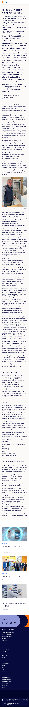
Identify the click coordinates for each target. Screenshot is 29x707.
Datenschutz (4, 695)
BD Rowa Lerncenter (6, 679)
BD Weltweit (5, 685)
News (3, 667)
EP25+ (3, 687)
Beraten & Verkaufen (7, 634)
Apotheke (4, 638)
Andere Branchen (6, 651)
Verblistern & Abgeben (7, 636)
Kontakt (3, 671)
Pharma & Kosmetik (6, 648)
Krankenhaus (5, 644)
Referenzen (4, 661)
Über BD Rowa (5, 657)
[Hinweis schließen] (27, 700)
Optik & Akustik (5, 649)
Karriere (3, 665)
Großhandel (4, 640)
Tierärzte (4, 646)
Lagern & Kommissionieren (8, 632)
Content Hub (5, 683)
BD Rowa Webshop (6, 681)
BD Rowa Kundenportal (7, 677)
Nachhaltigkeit (5, 663)
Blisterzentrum (5, 642)
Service (3, 659)
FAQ (3, 669)
